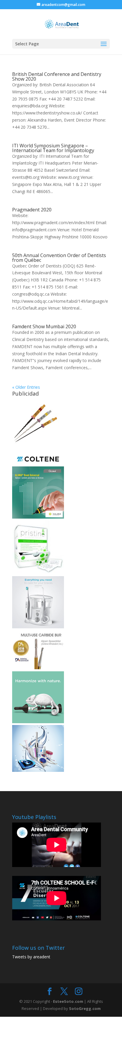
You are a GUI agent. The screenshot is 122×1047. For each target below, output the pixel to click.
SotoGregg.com (85, 1008)
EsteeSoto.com (68, 1001)
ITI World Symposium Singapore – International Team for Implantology (53, 148)
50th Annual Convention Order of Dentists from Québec (59, 257)
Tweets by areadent (31, 957)
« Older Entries (26, 387)
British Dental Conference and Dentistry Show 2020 (56, 76)
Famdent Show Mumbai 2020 (44, 326)
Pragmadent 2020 (32, 209)
